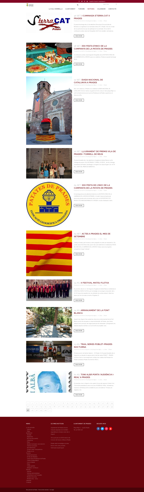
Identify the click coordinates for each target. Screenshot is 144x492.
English (96, 1)
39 (112, 407)
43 (41, 410)
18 (107, 403)
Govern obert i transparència (34, 449)
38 (107, 407)
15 (94, 403)
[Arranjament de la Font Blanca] (49, 322)
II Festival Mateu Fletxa (95, 283)
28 (63, 407)
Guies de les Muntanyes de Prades (36, 458)
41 (32, 410)
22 (37, 407)
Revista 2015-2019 (32, 477)
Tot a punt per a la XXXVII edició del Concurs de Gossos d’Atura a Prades (60, 439)
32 (81, 407)
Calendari (28, 480)
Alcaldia (29, 434)
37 (103, 407)
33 (85, 407)
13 (85, 403)
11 (76, 403)
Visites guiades (31, 466)
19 (112, 403)
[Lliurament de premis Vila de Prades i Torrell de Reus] (49, 163)
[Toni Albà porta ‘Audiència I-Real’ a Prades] (49, 382)
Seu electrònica (31, 447)
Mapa (28, 431)
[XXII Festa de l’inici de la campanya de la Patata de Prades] (49, 204)
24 (45, 407)
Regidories (30, 436)
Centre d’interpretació (33, 460)
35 (94, 407)
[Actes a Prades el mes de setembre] (49, 253)
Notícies (28, 469)
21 (32, 407)
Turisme (28, 453)
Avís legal (52, 489)
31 (76, 407)
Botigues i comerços (32, 467)
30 (72, 407)
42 (37, 410)
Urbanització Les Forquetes (34, 475)
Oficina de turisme (32, 455)
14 (90, 403)
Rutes (28, 464)
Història (29, 429)
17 (103, 403)
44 (45, 410)
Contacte (28, 482)
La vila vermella (30, 427)
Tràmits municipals (32, 445)
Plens (28, 442)
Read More (79, 36)
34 (90, 407)
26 (54, 407)
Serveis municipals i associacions (36, 444)
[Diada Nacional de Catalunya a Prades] (49, 110)
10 (72, 403)
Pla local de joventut (32, 438)
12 (81, 403)
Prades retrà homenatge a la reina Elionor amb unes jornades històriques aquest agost (60, 445)
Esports (87, 349)
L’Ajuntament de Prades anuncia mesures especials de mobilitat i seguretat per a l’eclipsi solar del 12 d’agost (60, 431)
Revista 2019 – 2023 (32, 478)
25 (50, 407)
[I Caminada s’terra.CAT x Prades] (49, 22)
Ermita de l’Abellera (32, 456)
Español (91, 1)
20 (28, 407)
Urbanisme (30, 440)
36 (99, 407)
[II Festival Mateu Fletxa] (49, 290)
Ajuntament (29, 433)
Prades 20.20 (30, 451)
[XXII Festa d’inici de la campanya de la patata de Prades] (49, 58)
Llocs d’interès (31, 462)
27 (59, 407)
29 (67, 407)
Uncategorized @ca (90, 21)
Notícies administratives (33, 473)
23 (41, 407)
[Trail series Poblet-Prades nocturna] (49, 351)
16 (98, 403)
